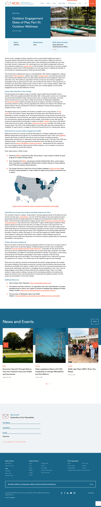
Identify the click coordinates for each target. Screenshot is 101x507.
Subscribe (6, 436)
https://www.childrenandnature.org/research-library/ (38, 290)
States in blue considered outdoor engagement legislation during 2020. (36, 206)
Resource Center (9, 465)
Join (80, 3)
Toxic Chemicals (45, 472)
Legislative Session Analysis (74, 470)
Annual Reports (71, 468)
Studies (46, 121)
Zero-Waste (44, 468)
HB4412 (18, 155)
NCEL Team (85, 463)
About (42, 3)
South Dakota (24, 217)
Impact (48, 3)
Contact (55, 49)
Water (30, 468)
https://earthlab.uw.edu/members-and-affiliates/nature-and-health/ (37, 296)
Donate (92, 3)
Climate (31, 474)
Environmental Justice (46, 470)
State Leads (8, 473)
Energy (31, 472)
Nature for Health (13, 102)
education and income (39, 123)
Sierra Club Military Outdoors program (29, 143)
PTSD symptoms (18, 76)
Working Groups (9, 475)
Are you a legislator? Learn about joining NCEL (14, 441)
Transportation (44, 463)
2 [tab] (48, 383)
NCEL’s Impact (71, 465)
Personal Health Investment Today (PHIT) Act (26, 248)
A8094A (62, 135)
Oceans (43, 465)
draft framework (55, 168)
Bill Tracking (8, 463)
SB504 (24, 161)
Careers (84, 465)
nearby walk (28, 66)
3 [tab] (50, 383)
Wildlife (31, 470)
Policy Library (62, 3)
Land (30, 465)
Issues (54, 3)
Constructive (12, 497)
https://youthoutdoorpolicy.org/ (40, 283)
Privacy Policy (91, 492)
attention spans (43, 76)
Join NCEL (8, 471)
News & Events (72, 3)
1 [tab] (46, 383)
